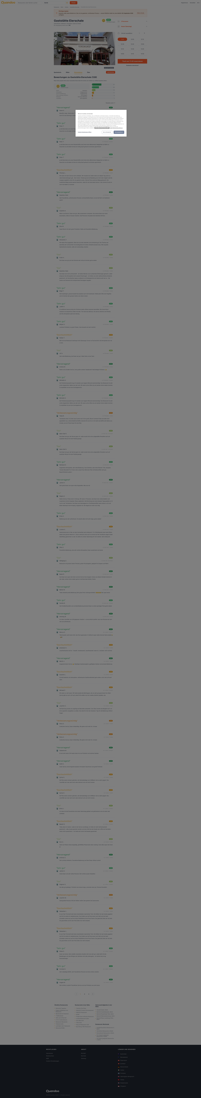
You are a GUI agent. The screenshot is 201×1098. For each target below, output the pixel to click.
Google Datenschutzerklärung (116, 127)
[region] (101, 123)
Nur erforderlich (107, 132)
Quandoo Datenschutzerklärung (102, 127)
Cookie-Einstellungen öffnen (84, 132)
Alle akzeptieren (119, 132)
